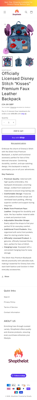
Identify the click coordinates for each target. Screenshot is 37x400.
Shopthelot (14, 396)
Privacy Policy (9, 302)
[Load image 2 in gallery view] (18, 62)
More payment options (18, 143)
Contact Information (12, 312)
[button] (4, 12)
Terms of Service (11, 307)
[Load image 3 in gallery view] (30, 62)
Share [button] (7, 276)
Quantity (5, 118)
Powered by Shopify (25, 396)
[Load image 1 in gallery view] (7, 62)
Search (7, 297)
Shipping (13, 107)
